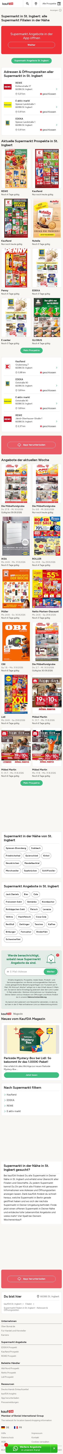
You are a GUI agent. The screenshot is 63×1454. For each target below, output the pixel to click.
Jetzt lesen (31, 1075)
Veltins (9, 917)
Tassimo (39, 924)
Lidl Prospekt (7, 1377)
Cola (35, 894)
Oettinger (24, 924)
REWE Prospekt (8, 1356)
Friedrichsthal (13, 855)
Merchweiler (12, 870)
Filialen (28, 1304)
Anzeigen (54, 10)
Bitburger (11, 932)
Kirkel (46, 855)
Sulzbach (36, 848)
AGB (3, 1442)
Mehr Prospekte (31, 350)
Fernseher (26, 932)
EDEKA (10, 1100)
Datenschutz (7, 1437)
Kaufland (11, 1094)
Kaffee (51, 924)
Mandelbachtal (31, 863)
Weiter (31, 44)
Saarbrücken (30, 870)
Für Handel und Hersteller (13, 1330)
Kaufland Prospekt (10, 1351)
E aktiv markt (14, 1111)
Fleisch (34, 909)
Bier (26, 894)
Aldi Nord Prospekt (10, 1368)
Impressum (36, 1433)
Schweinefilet (13, 939)
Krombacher (48, 902)
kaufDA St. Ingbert (12, 1304)
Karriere (5, 1335)
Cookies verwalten (40, 1442)
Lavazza (47, 909)
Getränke (32, 902)
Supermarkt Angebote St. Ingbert (31, 60)
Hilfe (3, 1433)
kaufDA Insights (8, 1393)
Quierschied (31, 855)
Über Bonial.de (8, 1326)
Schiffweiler (48, 870)
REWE (10, 1105)
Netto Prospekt (8, 1372)
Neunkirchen (12, 863)
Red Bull (10, 924)
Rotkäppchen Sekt (15, 909)
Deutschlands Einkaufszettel (15, 1389)
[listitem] (16, 172)
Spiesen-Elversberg (16, 848)
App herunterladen (10, 1398)
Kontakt (35, 1437)
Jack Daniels (12, 894)
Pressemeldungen (10, 1402)
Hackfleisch (24, 917)
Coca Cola (41, 917)
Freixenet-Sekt (14, 902)
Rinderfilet (42, 932)
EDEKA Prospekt (9, 1347)
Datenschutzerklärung (37, 997)
